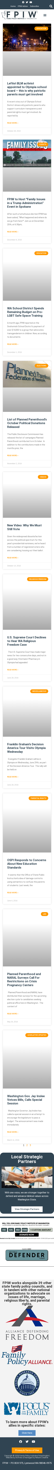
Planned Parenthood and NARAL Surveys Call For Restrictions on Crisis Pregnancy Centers (24, 979)
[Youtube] (30, 2)
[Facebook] (23, 2)
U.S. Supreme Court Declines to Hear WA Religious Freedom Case (26, 641)
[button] (51, 6)
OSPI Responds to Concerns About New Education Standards (26, 863)
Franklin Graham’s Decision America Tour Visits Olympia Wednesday (26, 748)
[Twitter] (27, 2)
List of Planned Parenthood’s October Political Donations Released (27, 423)
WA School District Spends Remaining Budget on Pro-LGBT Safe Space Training (25, 312)
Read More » (12, 123)
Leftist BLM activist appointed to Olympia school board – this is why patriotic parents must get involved (27, 89)
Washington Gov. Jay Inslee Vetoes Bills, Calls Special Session (26, 1099)
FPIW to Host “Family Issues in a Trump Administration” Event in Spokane (26, 202)
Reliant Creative (41, 1457)
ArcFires (18, 1457)
